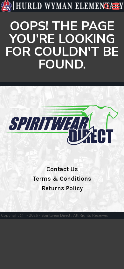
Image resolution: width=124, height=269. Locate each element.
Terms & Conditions (62, 178)
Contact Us (62, 169)
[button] (106, 6)
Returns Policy (62, 188)
